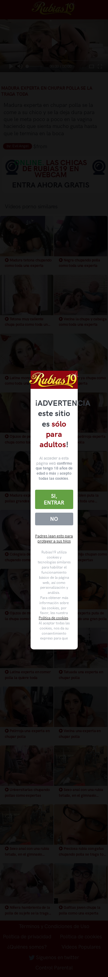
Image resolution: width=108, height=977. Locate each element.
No (54, 519)
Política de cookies (53, 618)
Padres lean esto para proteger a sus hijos (54, 538)
